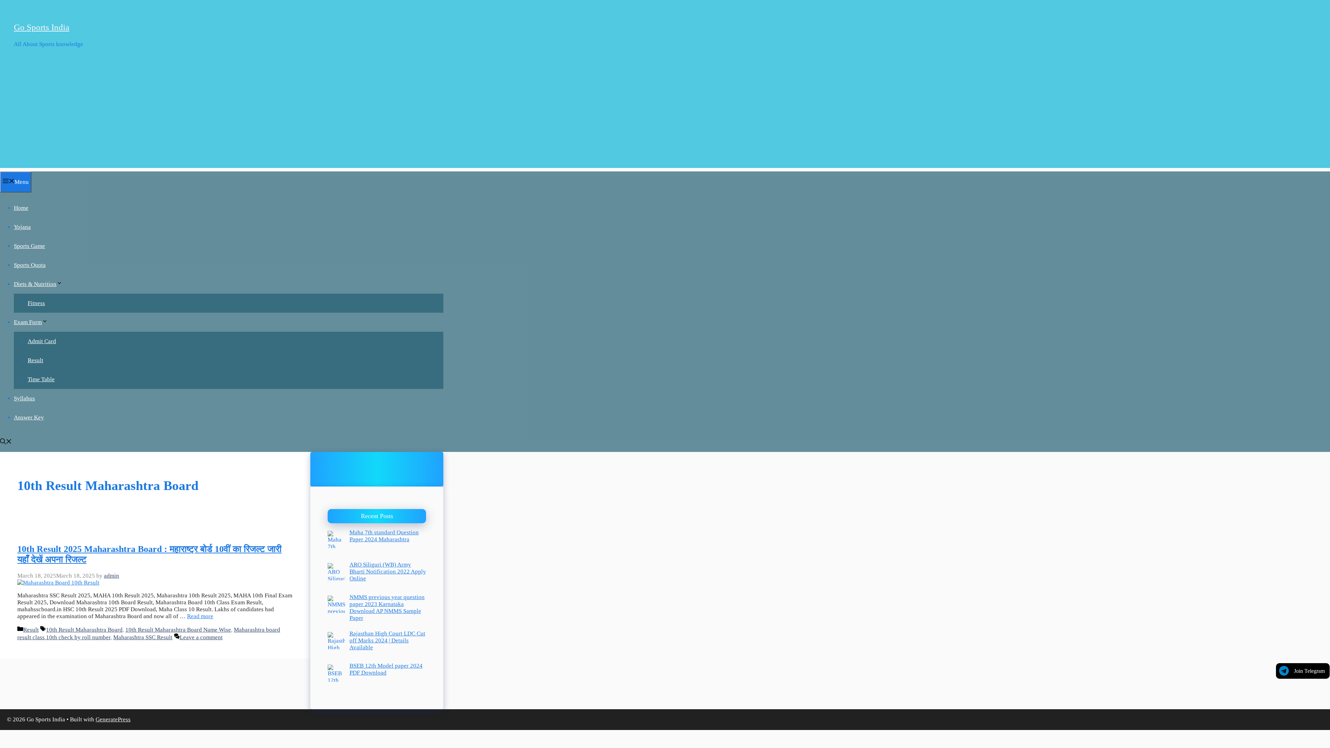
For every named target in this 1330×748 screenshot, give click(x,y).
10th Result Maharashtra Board (84, 629)
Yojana (22, 227)
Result (35, 360)
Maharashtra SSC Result (142, 637)
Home (21, 208)
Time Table (41, 379)
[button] (6, 442)
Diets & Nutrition (35, 284)
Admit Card (42, 341)
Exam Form (28, 322)
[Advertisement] (665, 119)
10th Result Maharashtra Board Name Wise (178, 629)
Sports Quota (30, 265)
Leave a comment (201, 637)
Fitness (36, 303)
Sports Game (29, 246)
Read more (200, 616)
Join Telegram (1309, 671)
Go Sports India (41, 27)
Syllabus (24, 398)
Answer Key (29, 417)
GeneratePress (113, 719)
